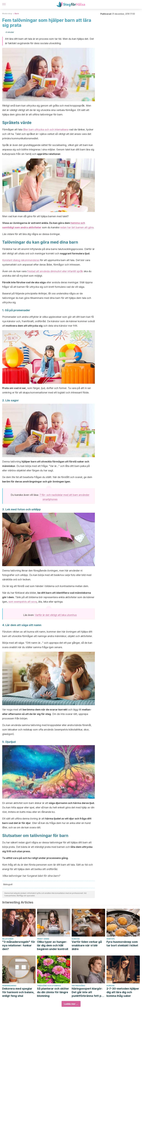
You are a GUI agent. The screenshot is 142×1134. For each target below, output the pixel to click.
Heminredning (9, 986)
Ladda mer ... (71, 1003)
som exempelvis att (19, 601)
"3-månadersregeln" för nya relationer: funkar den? (18, 945)
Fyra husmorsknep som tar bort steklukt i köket (122, 943)
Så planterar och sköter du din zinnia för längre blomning (53, 992)
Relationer (7, 939)
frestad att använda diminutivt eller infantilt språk (55, 271)
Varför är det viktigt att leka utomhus (56, 615)
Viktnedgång (78, 986)
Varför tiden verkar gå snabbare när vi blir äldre (87, 945)
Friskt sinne (43, 939)
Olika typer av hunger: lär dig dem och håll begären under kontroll (52, 945)
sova (34, 601)
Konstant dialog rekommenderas (20, 260)
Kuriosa (76, 939)
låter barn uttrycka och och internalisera (45, 129)
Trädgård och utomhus (49, 986)
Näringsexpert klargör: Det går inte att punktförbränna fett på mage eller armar (87, 992)
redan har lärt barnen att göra (76, 227)
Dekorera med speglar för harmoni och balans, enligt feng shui (18, 992)
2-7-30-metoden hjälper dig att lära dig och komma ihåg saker (122, 992)
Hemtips (110, 939)
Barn (17, 13)
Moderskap (7, 13)
